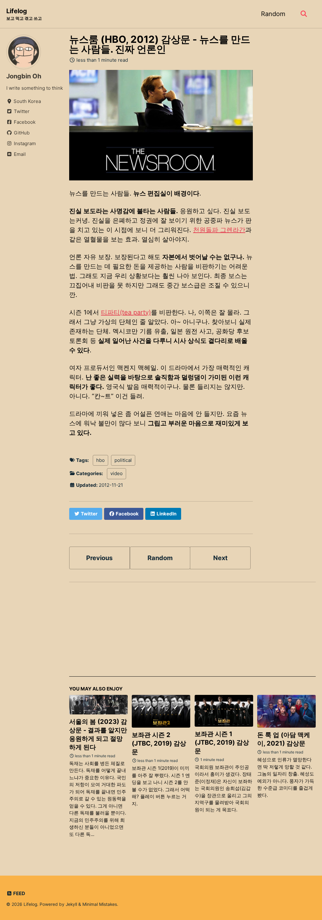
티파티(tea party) (126, 312)
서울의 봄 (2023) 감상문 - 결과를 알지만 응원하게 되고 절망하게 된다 (98, 734)
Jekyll (71, 904)
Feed (18, 893)
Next (220, 558)
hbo (100, 460)
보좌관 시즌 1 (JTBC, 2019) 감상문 (222, 742)
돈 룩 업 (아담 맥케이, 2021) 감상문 (283, 739)
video (116, 473)
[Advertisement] (192, 632)
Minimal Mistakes (99, 904)
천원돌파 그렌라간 (219, 230)
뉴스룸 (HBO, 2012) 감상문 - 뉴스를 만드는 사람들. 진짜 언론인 (159, 44)
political (123, 460)
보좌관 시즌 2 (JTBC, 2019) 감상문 (159, 743)
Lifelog (24, 14)
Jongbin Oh (23, 76)
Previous (99, 558)
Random (273, 14)
